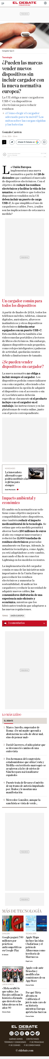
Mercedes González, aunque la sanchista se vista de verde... (23, 802)
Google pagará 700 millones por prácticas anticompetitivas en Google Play (12, 944)
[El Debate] (24, 3)
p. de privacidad (37, 1042)
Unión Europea (17, 616)
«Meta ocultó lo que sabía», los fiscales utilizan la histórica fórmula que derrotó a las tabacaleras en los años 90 (12, 998)
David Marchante (10, 490)
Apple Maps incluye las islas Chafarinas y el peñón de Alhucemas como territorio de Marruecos (35, 947)
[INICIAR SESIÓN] (45, 3)
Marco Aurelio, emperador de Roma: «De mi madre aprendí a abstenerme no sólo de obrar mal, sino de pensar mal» (24, 732)
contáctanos (32, 1039)
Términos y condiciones (15, 1042)
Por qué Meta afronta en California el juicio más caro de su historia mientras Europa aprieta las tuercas (36, 1002)
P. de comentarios (32, 1045)
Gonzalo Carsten (12, 132)
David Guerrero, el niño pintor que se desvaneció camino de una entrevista (25, 748)
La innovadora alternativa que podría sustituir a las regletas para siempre (16, 479)
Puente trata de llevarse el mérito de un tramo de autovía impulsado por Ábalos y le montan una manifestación (25, 787)
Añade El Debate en (26, 142)
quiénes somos (16, 1039)
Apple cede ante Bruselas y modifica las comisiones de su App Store (35, 974)
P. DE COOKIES (14, 1045)
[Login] (45, 3)
